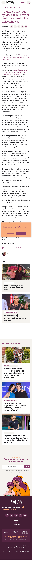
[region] (16, 229)
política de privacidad (16, 472)
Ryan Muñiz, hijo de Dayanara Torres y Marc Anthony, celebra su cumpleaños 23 (15, 406)
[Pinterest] (16, 515)
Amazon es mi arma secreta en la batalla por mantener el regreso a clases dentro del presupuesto (15, 373)
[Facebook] (7, 515)
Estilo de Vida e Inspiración (13, 8)
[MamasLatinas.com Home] (10, 2)
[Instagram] (20, 515)
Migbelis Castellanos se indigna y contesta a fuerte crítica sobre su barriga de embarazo (16, 439)
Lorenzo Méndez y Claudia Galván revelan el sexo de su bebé (14, 287)
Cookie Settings (10, 233)
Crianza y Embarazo (9, 283)
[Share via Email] (25, 26)
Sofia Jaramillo (11, 254)
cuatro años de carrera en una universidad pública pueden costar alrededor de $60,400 (15, 72)
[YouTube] (25, 515)
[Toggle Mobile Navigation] (3, 2)
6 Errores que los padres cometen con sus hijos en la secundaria (15, 57)
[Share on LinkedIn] (18, 26)
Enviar (27, 466)
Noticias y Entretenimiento (10, 312)
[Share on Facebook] (11, 26)
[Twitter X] (11, 515)
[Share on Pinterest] (22, 26)
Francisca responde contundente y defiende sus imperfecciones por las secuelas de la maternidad (16, 318)
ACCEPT (21, 233)
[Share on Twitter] (15, 26)
